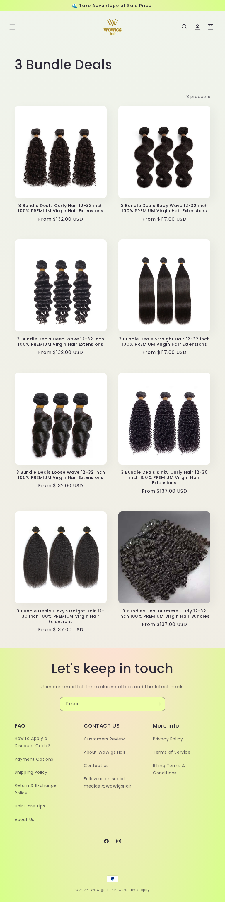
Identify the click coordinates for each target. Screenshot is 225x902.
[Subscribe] (158, 704)
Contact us (96, 766)
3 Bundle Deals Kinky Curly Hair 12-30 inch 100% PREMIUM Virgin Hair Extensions (164, 478)
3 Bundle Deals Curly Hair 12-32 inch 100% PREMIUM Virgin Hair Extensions (60, 208)
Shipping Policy (31, 772)
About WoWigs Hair (104, 752)
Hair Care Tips (30, 806)
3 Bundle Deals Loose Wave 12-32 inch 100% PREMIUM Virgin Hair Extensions (60, 475)
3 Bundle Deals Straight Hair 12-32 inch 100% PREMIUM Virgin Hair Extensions (164, 341)
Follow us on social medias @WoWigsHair (108, 782)
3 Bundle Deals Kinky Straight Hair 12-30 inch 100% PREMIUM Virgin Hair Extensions (60, 616)
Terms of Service (172, 752)
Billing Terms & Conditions (169, 769)
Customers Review (104, 739)
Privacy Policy (168, 739)
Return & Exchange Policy (36, 789)
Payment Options (34, 759)
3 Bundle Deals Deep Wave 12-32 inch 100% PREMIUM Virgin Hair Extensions (60, 341)
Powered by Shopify (132, 889)
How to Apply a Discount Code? (32, 742)
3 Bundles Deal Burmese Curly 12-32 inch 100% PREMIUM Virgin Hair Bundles (164, 613)
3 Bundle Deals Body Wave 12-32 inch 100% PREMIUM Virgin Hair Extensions (164, 208)
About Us (24, 819)
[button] (12, 26)
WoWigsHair (102, 889)
